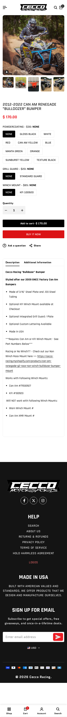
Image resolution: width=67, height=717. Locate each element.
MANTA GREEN (14, 151)
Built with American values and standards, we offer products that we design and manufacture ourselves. (33, 590)
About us (33, 531)
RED (8, 142)
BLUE (48, 142)
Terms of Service (33, 548)
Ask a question (16, 245)
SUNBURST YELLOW (17, 160)
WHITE (47, 134)
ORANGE (35, 151)
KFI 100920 (27, 192)
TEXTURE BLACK (46, 160)
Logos (33, 562)
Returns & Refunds (33, 537)
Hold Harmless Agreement (33, 553)
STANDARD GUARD (31, 176)
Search (33, 526)
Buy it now (33, 234)
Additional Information (37, 262)
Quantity (8, 203)
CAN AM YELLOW (28, 142)
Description (12, 262)
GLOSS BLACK (28, 134)
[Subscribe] (58, 637)
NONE (9, 134)
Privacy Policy (33, 542)
